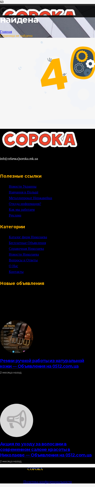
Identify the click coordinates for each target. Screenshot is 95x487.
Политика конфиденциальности (47, 482)
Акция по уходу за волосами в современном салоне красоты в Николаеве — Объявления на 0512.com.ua (46, 449)
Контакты (16, 272)
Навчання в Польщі (23, 192)
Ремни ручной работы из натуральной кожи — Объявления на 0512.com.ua (42, 363)
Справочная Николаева (26, 248)
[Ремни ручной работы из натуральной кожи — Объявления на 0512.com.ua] (16, 352)
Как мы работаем (22, 209)
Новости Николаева (24, 254)
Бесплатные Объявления (27, 243)
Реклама (15, 215)
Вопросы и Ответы (23, 260)
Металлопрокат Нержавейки (30, 198)
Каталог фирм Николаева (28, 237)
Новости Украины (22, 186)
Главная (6, 32)
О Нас (13, 266)
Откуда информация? (25, 204)
